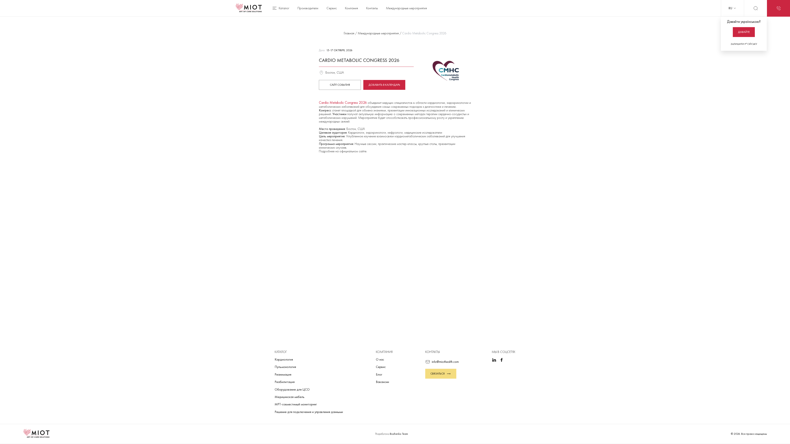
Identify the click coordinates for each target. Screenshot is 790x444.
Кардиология (284, 359)
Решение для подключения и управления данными (309, 412)
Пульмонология (285, 367)
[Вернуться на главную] (250, 8)
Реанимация (283, 374)
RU (730, 8)
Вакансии (382, 382)
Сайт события (340, 85)
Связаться (437, 373)
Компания (351, 8)
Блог (379, 374)
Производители (307, 8)
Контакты (372, 8)
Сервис (331, 8)
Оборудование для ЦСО (292, 389)
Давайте (744, 32)
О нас (380, 359)
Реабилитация (285, 382)
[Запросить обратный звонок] (778, 8)
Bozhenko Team (399, 434)
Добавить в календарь (384, 85)
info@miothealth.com (445, 362)
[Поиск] (755, 8)
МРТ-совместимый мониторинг (296, 404)
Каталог (284, 8)
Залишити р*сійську (744, 44)
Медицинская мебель (289, 397)
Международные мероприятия (406, 8)
